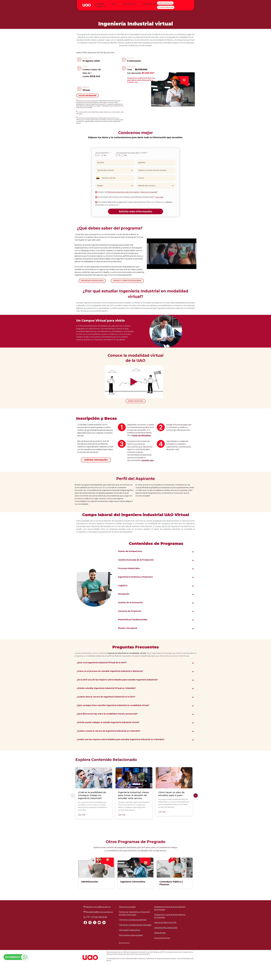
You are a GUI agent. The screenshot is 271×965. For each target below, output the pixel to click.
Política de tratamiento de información (122, 192)
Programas (99, 4)
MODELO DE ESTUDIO (135, 401)
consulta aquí (147, 460)
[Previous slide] (73, 795)
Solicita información (165, 3)
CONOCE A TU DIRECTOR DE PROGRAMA (127, 280)
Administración (89, 881)
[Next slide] (196, 795)
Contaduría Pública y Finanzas (171, 883)
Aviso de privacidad (149, 192)
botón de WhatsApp (141, 435)
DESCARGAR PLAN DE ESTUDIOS (92, 280)
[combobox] (97, 170)
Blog (114, 4)
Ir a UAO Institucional (165, 7)
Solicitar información (96, 460)
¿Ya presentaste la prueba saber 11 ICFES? (132, 153)
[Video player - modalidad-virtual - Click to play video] (134, 381)
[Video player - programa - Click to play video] (171, 253)
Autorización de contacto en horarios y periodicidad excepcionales (126, 197)
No (105, 155)
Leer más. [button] (159, 197)
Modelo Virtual (149, 4)
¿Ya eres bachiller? (102, 153)
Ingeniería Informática (132, 881)
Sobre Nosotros (129, 4)
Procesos (99, 6)
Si (98, 155)
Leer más (81, 815)
